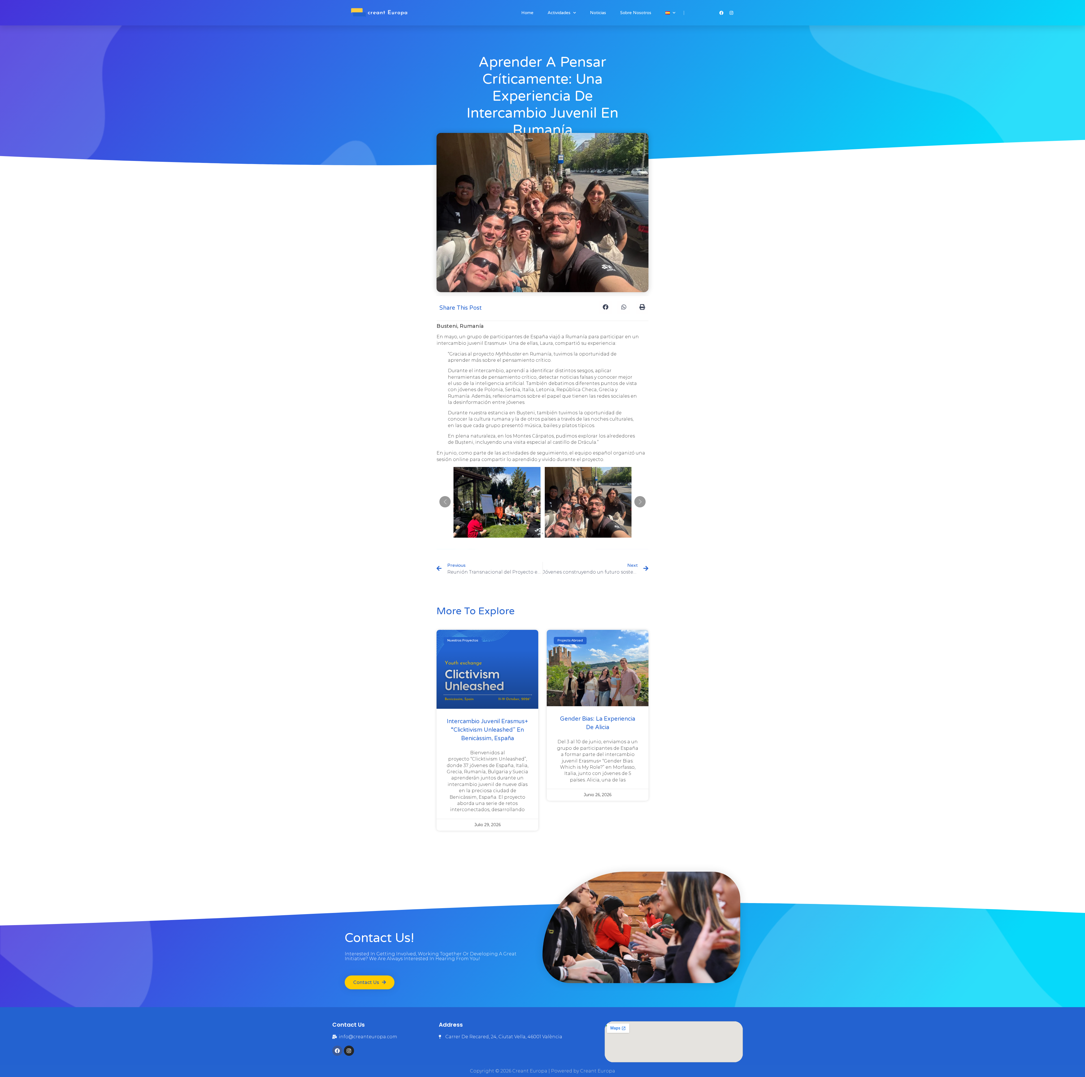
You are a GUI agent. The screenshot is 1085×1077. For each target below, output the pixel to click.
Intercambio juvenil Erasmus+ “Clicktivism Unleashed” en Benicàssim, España (487, 730)
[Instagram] (349, 1051)
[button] (605, 307)
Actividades (559, 12)
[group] (497, 502)
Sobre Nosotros (635, 12)
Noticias (598, 12)
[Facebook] (337, 1051)
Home (527, 12)
